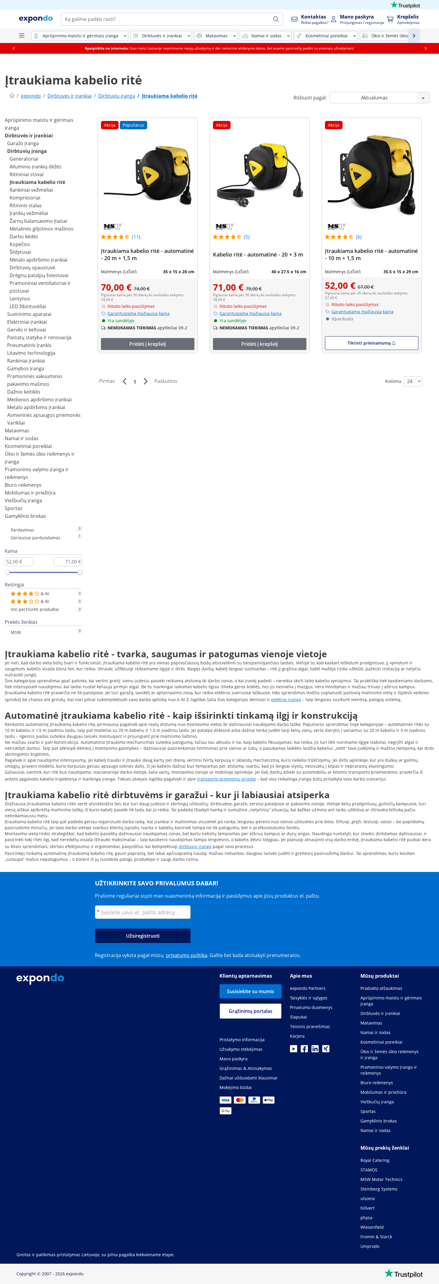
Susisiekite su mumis (250, 991)
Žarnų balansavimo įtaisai (38, 221)
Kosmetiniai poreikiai (28, 446)
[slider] (7, 572)
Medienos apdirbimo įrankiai (39, 399)
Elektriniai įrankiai (27, 322)
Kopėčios (20, 244)
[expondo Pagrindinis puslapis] (12, 96)
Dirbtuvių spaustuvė (32, 267)
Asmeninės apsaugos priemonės (44, 415)
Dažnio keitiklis (23, 391)
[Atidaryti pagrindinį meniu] (21, 35)
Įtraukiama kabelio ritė (37, 182)
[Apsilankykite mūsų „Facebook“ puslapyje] (304, 1050)
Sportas (13, 508)
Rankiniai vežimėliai (31, 190)
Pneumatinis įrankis (29, 345)
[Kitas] (145, 381)
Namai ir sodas (22, 438)
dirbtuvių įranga (195, 846)
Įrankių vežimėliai (29, 213)
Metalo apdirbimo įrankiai (38, 260)
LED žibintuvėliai (28, 306)
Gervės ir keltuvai (26, 329)
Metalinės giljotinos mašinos (41, 228)
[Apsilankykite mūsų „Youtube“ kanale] (293, 1050)
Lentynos (20, 298)
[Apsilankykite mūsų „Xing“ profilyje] (325, 1050)
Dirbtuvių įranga (27, 151)
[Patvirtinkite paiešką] (276, 19)
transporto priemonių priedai (226, 779)
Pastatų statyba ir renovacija (39, 337)
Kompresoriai (25, 197)
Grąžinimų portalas (250, 1011)
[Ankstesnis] (124, 381)
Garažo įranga (23, 143)
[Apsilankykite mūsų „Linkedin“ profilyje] (315, 1050)
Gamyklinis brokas (25, 516)
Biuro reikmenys (23, 485)
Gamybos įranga (25, 368)
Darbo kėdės (24, 236)
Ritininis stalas (26, 205)
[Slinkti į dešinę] (425, 48)
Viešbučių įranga (23, 500)
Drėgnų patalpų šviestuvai (39, 275)
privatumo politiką (186, 955)
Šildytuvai (20, 252)
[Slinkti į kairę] (13, 48)
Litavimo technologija (31, 353)
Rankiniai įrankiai (26, 360)
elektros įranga (286, 699)
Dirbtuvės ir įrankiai (29, 135)
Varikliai (16, 423)
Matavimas (17, 430)
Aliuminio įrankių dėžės (36, 166)
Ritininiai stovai (27, 174)
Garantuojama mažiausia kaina (139, 313)
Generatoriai (24, 159)
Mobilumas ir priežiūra (30, 492)
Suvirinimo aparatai (29, 314)
